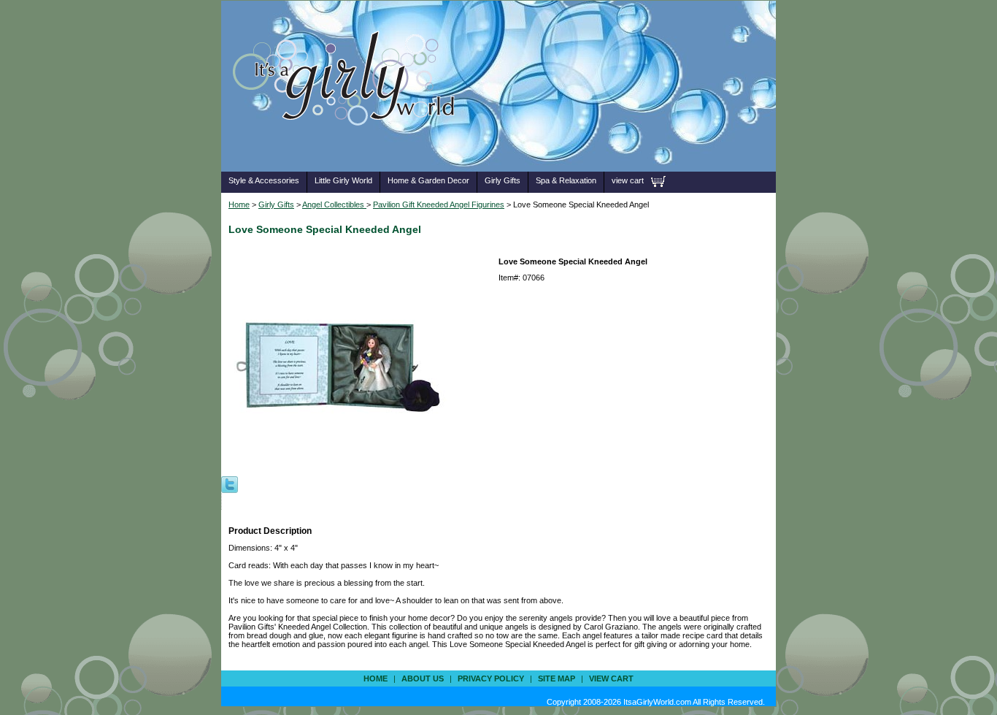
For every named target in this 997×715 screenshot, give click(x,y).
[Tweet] (229, 483)
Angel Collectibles (334, 204)
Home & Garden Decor (428, 180)
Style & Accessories (263, 180)
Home (239, 204)
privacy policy (491, 678)
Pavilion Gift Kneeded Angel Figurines (438, 204)
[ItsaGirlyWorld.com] (350, 149)
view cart (628, 180)
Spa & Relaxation (566, 180)
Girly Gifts (502, 180)
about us (422, 678)
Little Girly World (343, 180)
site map (556, 678)
